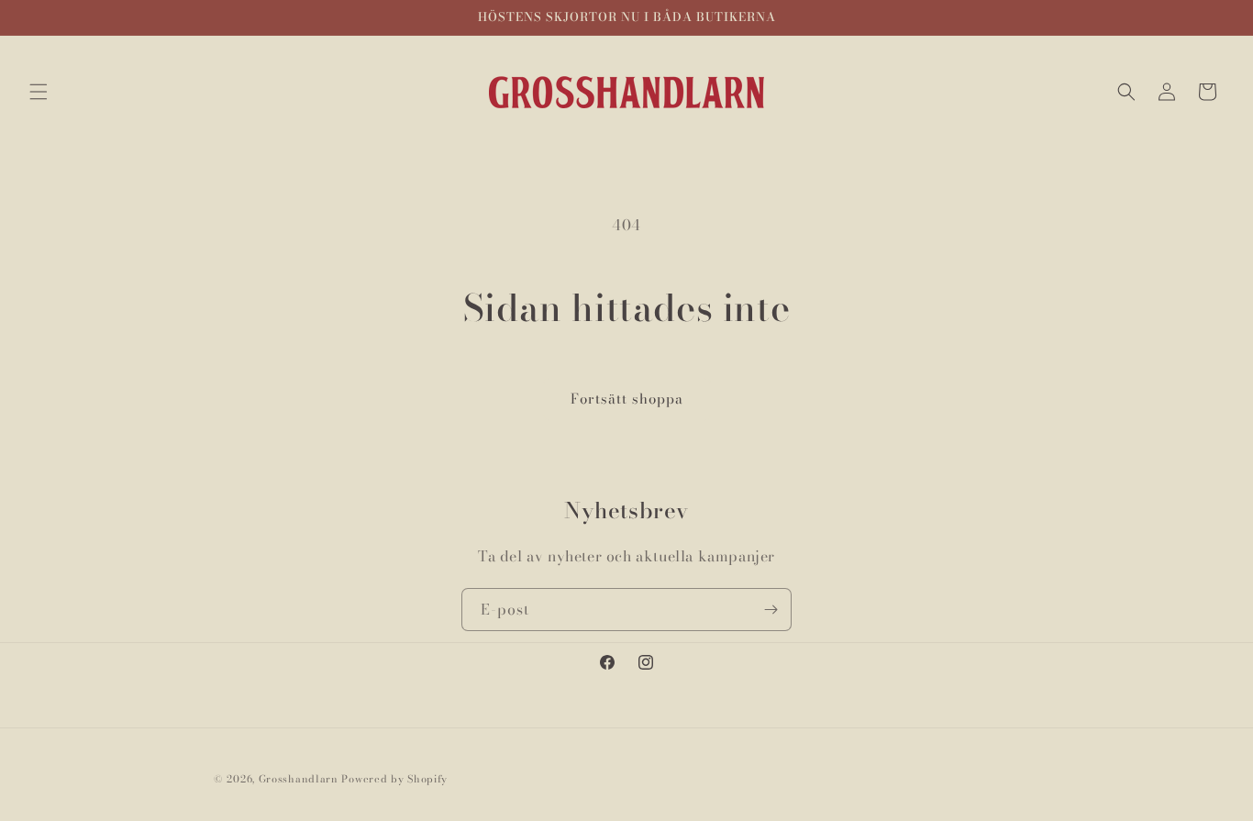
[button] (38, 92)
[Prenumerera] (770, 609)
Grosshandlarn (298, 778)
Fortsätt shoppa (627, 398)
